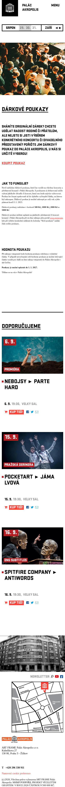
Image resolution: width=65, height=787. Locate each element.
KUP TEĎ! (16, 412)
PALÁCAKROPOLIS (30, 8)
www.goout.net (56, 218)
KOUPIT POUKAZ (13, 164)
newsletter (39, 677)
